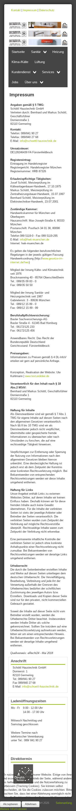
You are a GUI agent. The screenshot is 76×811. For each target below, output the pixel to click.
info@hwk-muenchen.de (34, 239)
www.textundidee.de (37, 376)
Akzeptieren (10, 804)
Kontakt (16, 10)
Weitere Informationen (13, 809)
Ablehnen (30, 804)
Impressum (30, 10)
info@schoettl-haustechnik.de (38, 140)
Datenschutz (46, 10)
